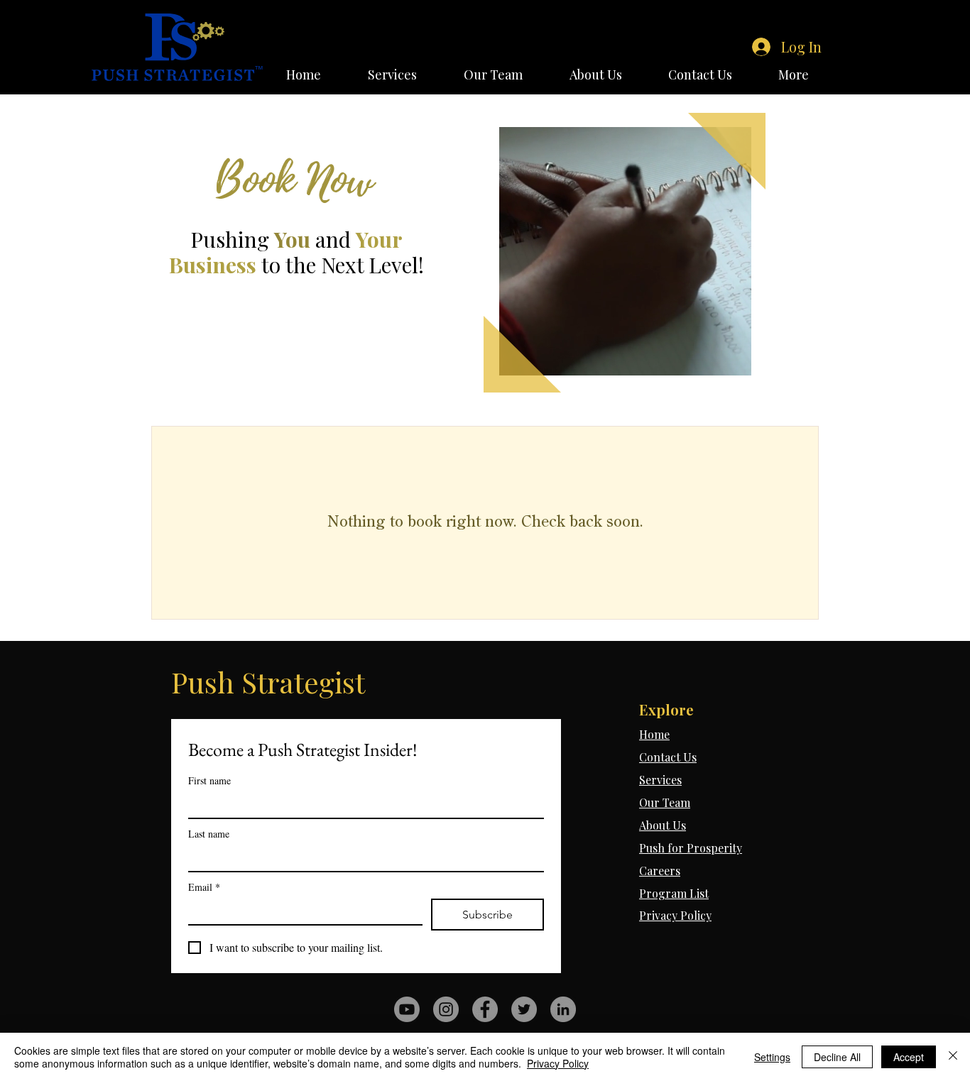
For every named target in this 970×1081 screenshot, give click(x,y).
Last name (208, 834)
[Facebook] (485, 1009)
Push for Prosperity (690, 847)
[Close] (952, 1057)
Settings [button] (772, 1057)
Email (204, 887)
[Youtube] (407, 1009)
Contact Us (668, 757)
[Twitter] (524, 1009)
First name (209, 780)
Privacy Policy (675, 915)
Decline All (837, 1057)
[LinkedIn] (563, 1009)
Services (660, 779)
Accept (908, 1057)
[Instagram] (446, 1009)
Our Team (664, 802)
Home (654, 734)
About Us (662, 825)
